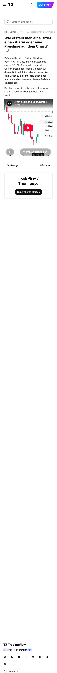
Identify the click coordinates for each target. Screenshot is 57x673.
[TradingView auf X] (5, 657)
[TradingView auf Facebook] (12, 657)
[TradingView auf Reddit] (5, 664)
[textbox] (30, 21)
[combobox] (28, 22)
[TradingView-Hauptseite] (14, 645)
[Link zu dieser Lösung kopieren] (8, 50)
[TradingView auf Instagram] (26, 657)
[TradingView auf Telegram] (40, 657)
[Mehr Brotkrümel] (21, 32)
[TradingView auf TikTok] (47, 657)
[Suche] (31, 5)
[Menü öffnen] (4, 5)
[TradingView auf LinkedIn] (33, 657)
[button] (10, 32)
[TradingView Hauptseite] (11, 5)
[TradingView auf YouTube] (19, 657)
